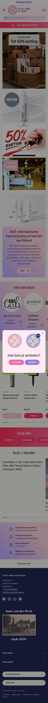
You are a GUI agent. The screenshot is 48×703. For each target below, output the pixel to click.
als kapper (32, 362)
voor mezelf (16, 362)
